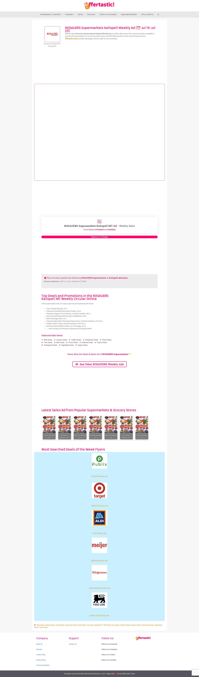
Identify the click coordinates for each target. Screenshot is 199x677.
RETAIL (80, 14)
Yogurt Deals (43, 627)
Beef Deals (40, 625)
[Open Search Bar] (158, 14)
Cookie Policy (40, 654)
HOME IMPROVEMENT (129, 14)
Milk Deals (107, 625)
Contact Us (72, 644)
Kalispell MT (98, 625)
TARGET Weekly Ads (99, 506)
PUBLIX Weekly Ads (99, 476)
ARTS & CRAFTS (147, 14)
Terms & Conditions (42, 665)
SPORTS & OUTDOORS (108, 14)
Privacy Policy (41, 660)
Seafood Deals (125, 625)
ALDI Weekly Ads (99, 533)
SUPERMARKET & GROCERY (50, 14)
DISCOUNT (91, 14)
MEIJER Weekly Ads (99, 561)
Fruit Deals (90, 625)
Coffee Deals (59, 625)
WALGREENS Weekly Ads (99, 588)
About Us (39, 644)
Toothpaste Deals (147, 625)
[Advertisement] (99, 64)
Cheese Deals (49, 625)
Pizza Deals (115, 625)
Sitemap (39, 649)
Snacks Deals (136, 625)
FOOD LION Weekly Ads (99, 616)
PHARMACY (69, 14)
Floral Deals (82, 625)
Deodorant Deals (71, 625)
